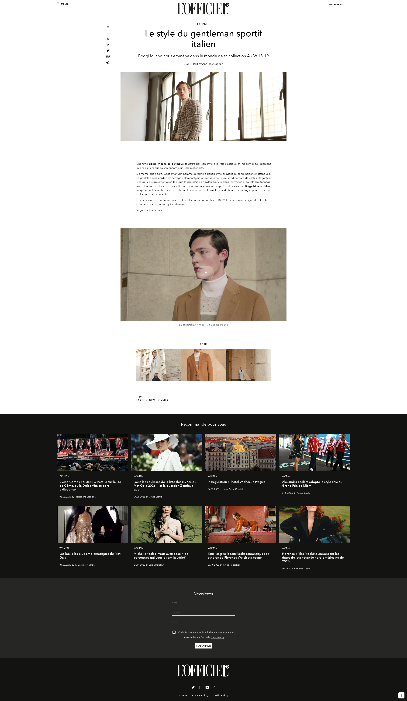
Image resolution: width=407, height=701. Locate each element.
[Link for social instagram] (207, 688)
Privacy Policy (217, 637)
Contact (183, 695)
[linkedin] (107, 45)
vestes (238, 181)
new (152, 400)
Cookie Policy (220, 695)
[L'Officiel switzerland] (203, 9)
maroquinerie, (238, 200)
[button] (267, 365)
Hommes (203, 24)
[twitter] (107, 51)
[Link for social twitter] (193, 688)
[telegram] (107, 63)
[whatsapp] (107, 57)
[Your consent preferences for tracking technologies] (401, 695)
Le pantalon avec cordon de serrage (158, 177)
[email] (107, 27)
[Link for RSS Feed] (214, 687)
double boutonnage (258, 181)
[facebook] (107, 33)
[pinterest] (107, 39)
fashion (141, 400)
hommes (162, 400)
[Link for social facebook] (200, 688)
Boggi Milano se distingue (166, 163)
